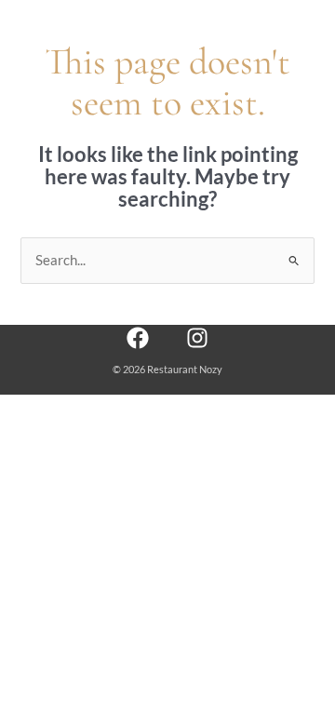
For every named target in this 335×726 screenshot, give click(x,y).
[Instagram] (197, 338)
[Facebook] (138, 338)
